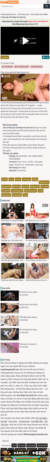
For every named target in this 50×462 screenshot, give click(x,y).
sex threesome (30, 191)
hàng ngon (31, 445)
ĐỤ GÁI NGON (7, 66)
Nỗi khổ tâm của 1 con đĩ (37, 213)
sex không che (17, 191)
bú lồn (30, 162)
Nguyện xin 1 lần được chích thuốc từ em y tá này (12, 232)
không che (35, 186)
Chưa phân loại (37, 14)
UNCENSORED (36, 66)
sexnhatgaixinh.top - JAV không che (15, 14)
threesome (6, 195)
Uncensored (24, 421)
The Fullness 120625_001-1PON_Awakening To (37, 252)
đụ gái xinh (29, 164)
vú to (25, 195)
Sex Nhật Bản (37, 421)
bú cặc (19, 162)
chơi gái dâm (42, 445)
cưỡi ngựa (38, 162)
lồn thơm (5, 191)
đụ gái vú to (19, 164)
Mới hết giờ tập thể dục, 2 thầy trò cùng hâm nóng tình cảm (12, 252)
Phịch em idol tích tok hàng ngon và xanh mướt (12, 272)
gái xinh (25, 186)
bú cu (25, 162)
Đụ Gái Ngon (41, 418)
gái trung (39, 164)
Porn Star (13, 421)
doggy (11, 164)
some (40, 191)
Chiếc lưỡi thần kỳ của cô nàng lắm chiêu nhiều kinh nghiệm (37, 272)
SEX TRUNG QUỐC (21, 66)
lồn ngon (44, 186)
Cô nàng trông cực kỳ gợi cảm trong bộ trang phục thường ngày (37, 232)
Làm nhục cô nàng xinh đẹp (12, 213)
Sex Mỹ (4, 421)
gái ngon (21, 445)
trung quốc (16, 195)
